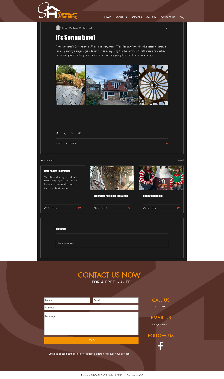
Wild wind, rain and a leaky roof (111, 195)
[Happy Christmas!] (161, 178)
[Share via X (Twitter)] (64, 133)
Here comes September (57, 171)
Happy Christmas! (153, 195)
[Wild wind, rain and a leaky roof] (112, 178)
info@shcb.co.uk (161, 324)
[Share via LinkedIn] (72, 133)
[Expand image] (70, 85)
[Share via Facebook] (57, 133)
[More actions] (166, 28)
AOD (141, 375)
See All (181, 159)
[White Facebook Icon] (160, 346)
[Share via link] (79, 133)
